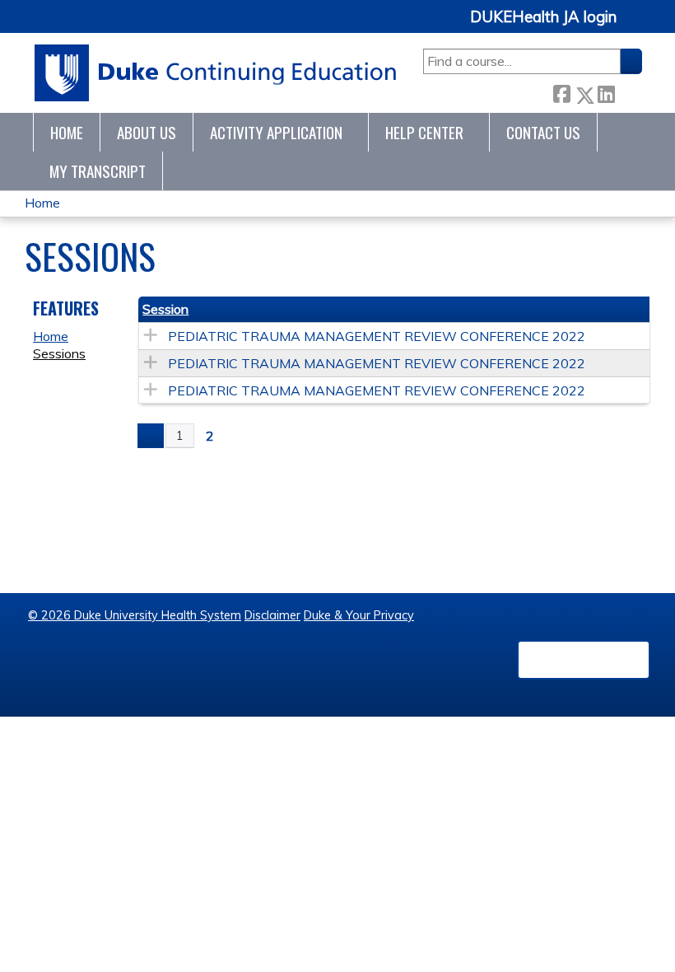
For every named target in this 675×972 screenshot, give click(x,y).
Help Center (424, 132)
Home (66, 132)
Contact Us (543, 132)
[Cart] (635, 26)
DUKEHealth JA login (543, 17)
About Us (146, 132)
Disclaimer (272, 615)
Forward (628, 91)
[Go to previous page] (150, 435)
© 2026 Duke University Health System (134, 615)
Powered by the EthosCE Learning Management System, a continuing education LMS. (583, 660)
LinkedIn (606, 91)
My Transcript (97, 171)
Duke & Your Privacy (359, 615)
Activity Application (276, 132)
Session (165, 309)
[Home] (216, 73)
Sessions (59, 353)
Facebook (561, 91)
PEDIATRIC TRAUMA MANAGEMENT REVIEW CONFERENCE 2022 (376, 336)
